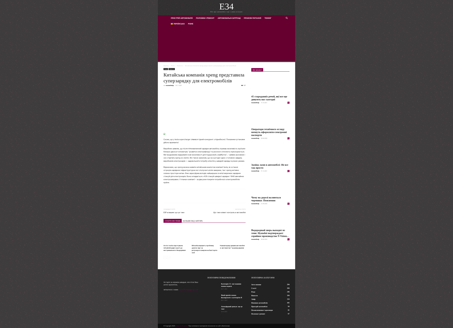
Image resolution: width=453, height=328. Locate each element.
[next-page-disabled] (168, 257)
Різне (190, 24)
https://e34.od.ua (181, 326)
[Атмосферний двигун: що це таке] (213, 309)
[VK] (171, 90)
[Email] (198, 90)
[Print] (203, 90)
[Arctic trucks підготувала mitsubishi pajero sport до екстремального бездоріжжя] (176, 235)
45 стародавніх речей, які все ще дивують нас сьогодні (269, 98)
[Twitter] (176, 90)
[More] (209, 90)
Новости (180, 66)
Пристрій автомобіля (182, 18)
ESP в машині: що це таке (174, 212)
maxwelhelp (170, 85)
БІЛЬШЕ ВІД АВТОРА (193, 221)
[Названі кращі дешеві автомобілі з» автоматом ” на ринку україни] (233, 235)
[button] (286, 18)
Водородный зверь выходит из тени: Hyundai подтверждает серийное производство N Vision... (270, 233)
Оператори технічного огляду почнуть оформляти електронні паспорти (269, 132)
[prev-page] (165, 257)
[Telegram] (187, 90)
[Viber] (182, 90)
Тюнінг (267, 18)
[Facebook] (166, 90)
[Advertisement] (226, 44)
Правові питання (252, 18)
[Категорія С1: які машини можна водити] (213, 287)
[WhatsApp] (193, 90)
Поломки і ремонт (205, 18)
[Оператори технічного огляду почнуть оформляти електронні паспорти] (270, 116)
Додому (166, 66)
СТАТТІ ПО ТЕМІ (172, 221)
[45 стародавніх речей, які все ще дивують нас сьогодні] (270, 84)
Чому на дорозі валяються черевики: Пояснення (266, 199)
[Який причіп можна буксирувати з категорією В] (213, 298)
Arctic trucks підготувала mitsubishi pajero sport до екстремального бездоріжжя (175, 248)
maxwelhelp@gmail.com (188, 289)
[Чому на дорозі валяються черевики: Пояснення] (270, 185)
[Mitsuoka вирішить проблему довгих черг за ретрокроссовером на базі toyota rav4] (204, 235)
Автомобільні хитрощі (229, 18)
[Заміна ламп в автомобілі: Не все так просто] (270, 152)
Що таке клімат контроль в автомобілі (229, 212)
